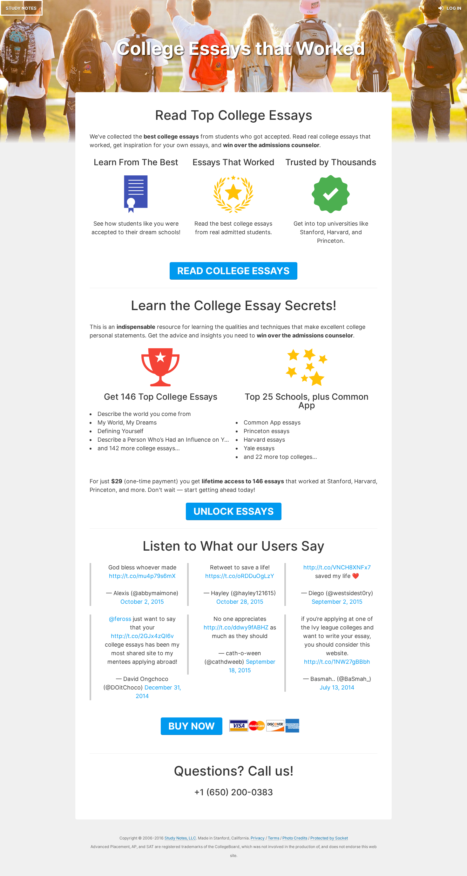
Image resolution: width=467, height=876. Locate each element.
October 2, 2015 (142, 601)
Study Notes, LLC (180, 838)
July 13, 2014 (337, 687)
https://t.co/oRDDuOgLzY (239, 576)
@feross (120, 618)
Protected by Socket (329, 838)
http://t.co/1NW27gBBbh (337, 661)
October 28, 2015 (239, 601)
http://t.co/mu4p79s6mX (142, 576)
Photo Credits (294, 838)
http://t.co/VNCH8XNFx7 (337, 567)
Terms (273, 838)
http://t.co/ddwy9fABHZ (236, 627)
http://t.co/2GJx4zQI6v (142, 636)
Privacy (258, 838)
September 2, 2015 (337, 601)
